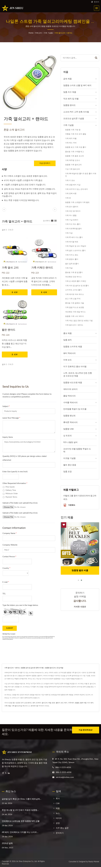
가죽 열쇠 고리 (10, 267)
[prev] (4, 210)
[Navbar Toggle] (96, 8)
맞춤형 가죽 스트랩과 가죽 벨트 (77, 202)
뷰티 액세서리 (69, 353)
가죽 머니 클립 (70, 215)
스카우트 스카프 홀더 (73, 290)
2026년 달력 (7, 843)
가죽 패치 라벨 (70, 138)
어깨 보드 (67, 360)
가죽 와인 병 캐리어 (72, 211)
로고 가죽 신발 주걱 (72, 299)
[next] (55, 210)
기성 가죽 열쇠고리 (72, 169)
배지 (65, 702)
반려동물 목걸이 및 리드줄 (74, 409)
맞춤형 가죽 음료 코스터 (74, 156)
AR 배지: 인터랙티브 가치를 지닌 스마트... (20, 832)
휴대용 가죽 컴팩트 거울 (74, 303)
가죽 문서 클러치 (71, 207)
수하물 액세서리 (70, 403)
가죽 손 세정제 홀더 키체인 (75, 281)
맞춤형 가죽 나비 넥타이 (74, 316)
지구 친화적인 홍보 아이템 (74, 367)
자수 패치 (90, 702)
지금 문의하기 (44, 163)
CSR (57, 803)
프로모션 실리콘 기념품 (73, 119)
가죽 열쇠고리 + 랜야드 (63, 33)
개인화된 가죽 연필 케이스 (75, 312)
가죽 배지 (71, 702)
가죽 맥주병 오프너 (72, 160)
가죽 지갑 (69, 233)
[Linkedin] (9, 773)
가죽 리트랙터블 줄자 (73, 229)
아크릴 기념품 (69, 458)
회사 (58, 799)
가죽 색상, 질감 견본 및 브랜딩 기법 (79, 321)
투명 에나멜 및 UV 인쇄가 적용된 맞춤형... (20, 810)
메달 (49, 702)
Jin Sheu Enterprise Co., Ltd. (26, 861)
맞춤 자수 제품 (69, 92)
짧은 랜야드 (8, 329)
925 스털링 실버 (70, 442)
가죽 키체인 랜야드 (42, 267)
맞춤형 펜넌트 (69, 416)
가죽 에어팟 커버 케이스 (74, 294)
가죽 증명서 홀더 (71, 259)
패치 (34, 702)
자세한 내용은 (80, 606)
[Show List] (55, 220)
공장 (58, 823)
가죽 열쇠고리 (16, 706)
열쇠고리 (45, 702)
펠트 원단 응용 (69, 465)
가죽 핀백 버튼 (70, 193)
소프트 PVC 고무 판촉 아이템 (76, 112)
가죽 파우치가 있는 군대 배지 (76, 189)
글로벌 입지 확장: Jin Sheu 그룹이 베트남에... (21, 799)
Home (31, 33)
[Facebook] (3, 773)
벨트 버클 (83, 702)
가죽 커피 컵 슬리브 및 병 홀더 (77, 286)
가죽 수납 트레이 (71, 220)
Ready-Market (93, 862)
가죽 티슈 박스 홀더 (72, 224)
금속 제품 (67, 79)
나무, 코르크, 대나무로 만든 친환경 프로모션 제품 (77, 374)
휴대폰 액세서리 (70, 422)
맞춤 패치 (67, 340)
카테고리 (38, 33)
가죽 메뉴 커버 (70, 143)
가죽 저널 (69, 268)
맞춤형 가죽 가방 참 (72, 130)
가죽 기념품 (48, 33)
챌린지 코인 (60, 702)
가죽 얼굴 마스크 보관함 (74, 307)
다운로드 (71, 505)
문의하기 (34, 706)
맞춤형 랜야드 (69, 105)
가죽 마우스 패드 (71, 255)
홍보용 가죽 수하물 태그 (74, 152)
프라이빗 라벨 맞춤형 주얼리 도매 (77, 450)
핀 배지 (38, 702)
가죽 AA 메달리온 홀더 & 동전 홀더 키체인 (80, 175)
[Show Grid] (52, 220)
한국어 (96, 2)
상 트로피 (67, 436)
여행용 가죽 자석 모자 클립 (75, 134)
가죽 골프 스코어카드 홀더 (75, 250)
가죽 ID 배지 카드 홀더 (74, 237)
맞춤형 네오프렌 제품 (72, 383)
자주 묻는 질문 (62, 828)
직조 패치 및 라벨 (71, 99)
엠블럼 (77, 702)
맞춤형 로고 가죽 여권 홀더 (75, 147)
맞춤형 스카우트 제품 (72, 347)
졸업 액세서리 (69, 396)
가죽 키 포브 (70, 180)
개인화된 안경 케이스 (73, 277)
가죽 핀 (68, 198)
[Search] (96, 58)
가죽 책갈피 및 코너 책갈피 (75, 246)
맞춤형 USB (68, 429)
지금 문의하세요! (86, 730)
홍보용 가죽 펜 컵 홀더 (74, 272)
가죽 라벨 (7, 706)
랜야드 (29, 702)
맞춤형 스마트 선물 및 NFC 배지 (77, 85)
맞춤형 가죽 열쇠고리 (73, 165)
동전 (53, 702)
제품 (58, 808)
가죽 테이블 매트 (71, 242)
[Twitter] (6, 773)
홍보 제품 (67, 333)
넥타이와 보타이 (70, 389)
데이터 (59, 818)
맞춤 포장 (67, 472)
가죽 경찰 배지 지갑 (72, 185)
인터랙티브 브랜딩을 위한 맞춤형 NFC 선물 (21, 821)
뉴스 (58, 813)
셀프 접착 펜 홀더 (72, 264)
